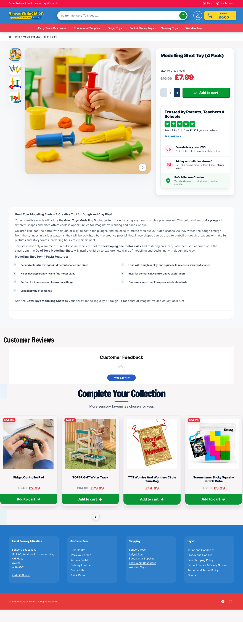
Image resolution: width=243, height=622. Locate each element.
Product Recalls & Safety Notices (207, 565)
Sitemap (192, 575)
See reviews (173, 136)
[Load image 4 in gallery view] (15, 97)
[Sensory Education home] (28, 15)
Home (16, 36)
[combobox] (122, 15)
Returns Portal (79, 560)
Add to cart (26, 499)
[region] (121, 462)
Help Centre (77, 550)
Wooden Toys (137, 567)
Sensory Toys (137, 549)
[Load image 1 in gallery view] (15, 54)
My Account (227, 3)
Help (209, 3)
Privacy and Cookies (199, 555)
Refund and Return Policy (202, 570)
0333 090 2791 (21, 575)
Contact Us (77, 570)
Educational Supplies (141, 558)
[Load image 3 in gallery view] (15, 83)
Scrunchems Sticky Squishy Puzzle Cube (213, 479)
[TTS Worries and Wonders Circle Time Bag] (152, 444)
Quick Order (77, 575)
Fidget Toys (136, 554)
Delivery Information (82, 565)
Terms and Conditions (201, 550)
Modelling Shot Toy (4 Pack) (40, 36)
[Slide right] (142, 167)
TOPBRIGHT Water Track (90, 477)
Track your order (80, 555)
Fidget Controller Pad (28, 477)
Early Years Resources (142, 563)
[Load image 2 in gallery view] (15, 69)
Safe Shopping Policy (200, 560)
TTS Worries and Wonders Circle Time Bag (152, 479)
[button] (220, 15)
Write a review (121, 377)
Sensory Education (26, 601)
